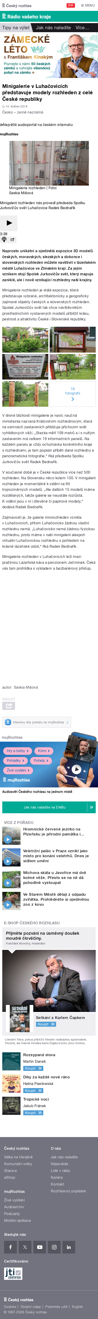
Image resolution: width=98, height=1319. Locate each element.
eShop (9, 1177)
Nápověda (59, 1164)
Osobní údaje (31, 1307)
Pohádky (14, 760)
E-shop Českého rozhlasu (32, 923)
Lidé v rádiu (60, 1171)
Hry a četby (16, 751)
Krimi (42, 751)
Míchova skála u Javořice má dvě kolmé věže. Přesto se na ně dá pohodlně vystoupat (54, 877)
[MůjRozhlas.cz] (9, 135)
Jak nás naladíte (53, 27)
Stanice (10, 1171)
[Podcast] (4, 240)
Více (82, 27)
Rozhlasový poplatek (68, 1191)
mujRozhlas (12, 737)
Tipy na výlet (15, 27)
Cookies (10, 1307)
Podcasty (12, 1214)
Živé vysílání (16, 770)
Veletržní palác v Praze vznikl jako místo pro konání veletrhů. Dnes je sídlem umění (56, 856)
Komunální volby (18, 1164)
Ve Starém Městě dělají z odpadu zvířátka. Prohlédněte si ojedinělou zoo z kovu (56, 899)
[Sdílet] (12, 240)
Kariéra (57, 1177)
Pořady (39, 760)
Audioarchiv (14, 1207)
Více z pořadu (19, 822)
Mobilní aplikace (17, 1220)
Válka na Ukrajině (18, 1157)
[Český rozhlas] (16, 5)
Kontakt (57, 1184)
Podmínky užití (56, 1307)
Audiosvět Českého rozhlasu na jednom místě (37, 792)
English (77, 1307)
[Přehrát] (8, 223)
